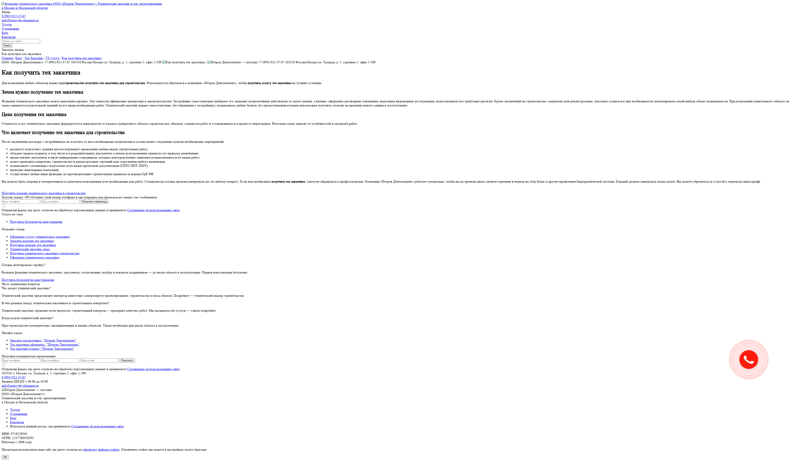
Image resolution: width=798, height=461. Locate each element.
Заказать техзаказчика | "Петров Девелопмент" (43, 340)
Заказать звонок (13, 50)
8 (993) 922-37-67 (14, 16)
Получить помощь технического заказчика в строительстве (44, 193)
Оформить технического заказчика (34, 257)
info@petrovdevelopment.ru (20, 20)
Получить (127, 360)
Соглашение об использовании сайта (153, 210)
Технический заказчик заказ (30, 249)
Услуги (15, 410)
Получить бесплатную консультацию (36, 222)
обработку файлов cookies (101, 449)
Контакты (17, 422)
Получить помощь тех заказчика (33, 245)
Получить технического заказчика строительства (44, 253)
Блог (13, 418)
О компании (18, 414)
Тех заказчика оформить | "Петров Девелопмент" (45, 344)
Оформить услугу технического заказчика (40, 237)
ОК (5, 457)
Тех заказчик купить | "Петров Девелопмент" (42, 349)
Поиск (7, 45)
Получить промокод (94, 201)
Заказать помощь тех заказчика (32, 241)
